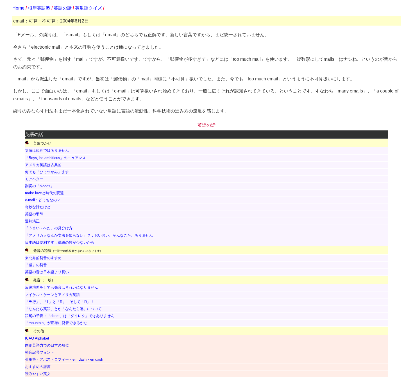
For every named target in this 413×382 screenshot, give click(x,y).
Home (18, 8)
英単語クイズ (88, 8)
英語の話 (63, 8)
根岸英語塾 (39, 8)
